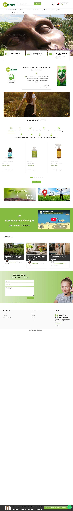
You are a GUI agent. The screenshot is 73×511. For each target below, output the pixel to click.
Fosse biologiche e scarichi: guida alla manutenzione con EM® (13, 257)
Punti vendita (15, 12)
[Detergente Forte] (59, 142)
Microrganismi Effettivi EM (10, 9)
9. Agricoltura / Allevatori (51, 137)
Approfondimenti (45, 9)
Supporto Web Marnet (59, 263)
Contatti (23, 12)
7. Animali (32, 137)
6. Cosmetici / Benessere (21, 137)
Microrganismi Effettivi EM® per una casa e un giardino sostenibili (58, 258)
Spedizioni (5, 315)
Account (33, 313)
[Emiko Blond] (34, 142)
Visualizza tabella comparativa (56, 507)
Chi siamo (6, 12)
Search (38, 3)
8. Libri (40, 137)
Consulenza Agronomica (32, 9)
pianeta (26, 225)
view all (36, 182)
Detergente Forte (55, 161)
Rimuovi (10, 506)
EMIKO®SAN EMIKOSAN (7, 161)
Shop (21, 9)
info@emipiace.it (58, 323)
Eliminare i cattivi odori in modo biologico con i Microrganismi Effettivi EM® (36, 258)
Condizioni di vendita (7, 317)
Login (53, 4)
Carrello (33, 315)
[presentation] (35, 129)
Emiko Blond (29, 161)
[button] (65, 4)
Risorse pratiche (57, 9)
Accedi (33, 317)
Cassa (33, 319)
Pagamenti (5, 313)
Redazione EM (12, 262)
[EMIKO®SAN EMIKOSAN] (10, 142)
